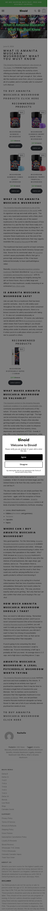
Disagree (23, 464)
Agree (23, 457)
